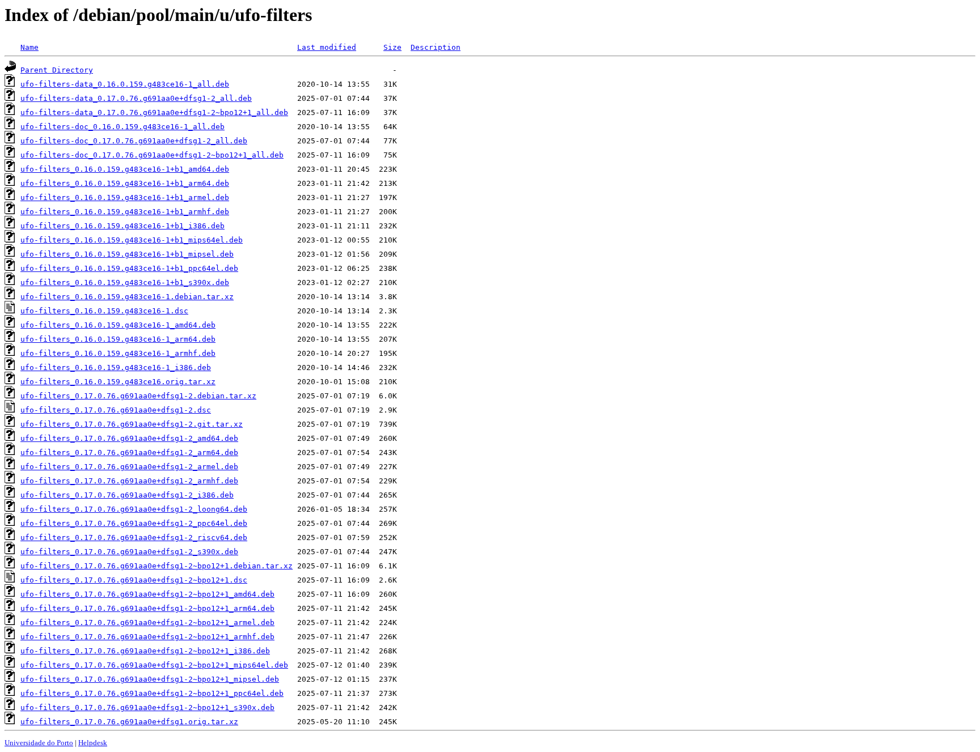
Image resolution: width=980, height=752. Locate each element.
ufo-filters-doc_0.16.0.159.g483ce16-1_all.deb (122, 126)
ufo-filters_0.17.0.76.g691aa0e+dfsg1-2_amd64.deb (129, 438)
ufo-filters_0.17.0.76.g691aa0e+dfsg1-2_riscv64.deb (133, 537)
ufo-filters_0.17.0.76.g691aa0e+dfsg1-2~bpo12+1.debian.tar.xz (156, 566)
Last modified (326, 47)
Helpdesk (92, 742)
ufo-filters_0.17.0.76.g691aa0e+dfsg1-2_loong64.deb (133, 509)
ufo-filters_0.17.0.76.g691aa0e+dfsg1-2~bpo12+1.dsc (133, 580)
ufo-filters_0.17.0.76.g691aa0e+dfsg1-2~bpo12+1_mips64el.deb (154, 665)
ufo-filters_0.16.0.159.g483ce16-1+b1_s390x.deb (124, 282)
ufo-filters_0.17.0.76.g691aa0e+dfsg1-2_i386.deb (127, 495)
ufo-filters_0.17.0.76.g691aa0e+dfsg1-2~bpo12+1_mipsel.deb (149, 679)
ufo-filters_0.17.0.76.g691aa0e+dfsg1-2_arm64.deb (129, 452)
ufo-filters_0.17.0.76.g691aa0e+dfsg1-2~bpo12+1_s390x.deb (147, 707)
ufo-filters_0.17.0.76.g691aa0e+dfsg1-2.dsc (115, 410)
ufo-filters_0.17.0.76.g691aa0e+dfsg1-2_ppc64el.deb (133, 523)
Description (436, 47)
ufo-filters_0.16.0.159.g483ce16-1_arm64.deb (118, 339)
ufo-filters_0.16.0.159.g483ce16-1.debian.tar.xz (127, 296)
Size (392, 47)
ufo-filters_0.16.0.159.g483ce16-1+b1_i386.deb (122, 226)
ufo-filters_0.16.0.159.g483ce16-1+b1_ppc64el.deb (129, 268)
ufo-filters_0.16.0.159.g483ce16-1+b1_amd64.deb (124, 169)
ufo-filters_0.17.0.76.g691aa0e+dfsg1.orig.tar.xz (129, 721)
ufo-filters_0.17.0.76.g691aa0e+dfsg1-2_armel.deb (129, 466)
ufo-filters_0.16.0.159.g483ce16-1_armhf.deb (118, 353)
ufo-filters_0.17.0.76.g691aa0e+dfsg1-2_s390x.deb (129, 551)
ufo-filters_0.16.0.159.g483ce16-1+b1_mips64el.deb (131, 240)
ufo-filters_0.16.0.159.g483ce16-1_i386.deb (115, 367)
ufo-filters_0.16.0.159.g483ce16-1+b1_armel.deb (124, 197)
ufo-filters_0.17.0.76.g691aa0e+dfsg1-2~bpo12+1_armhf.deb (147, 636)
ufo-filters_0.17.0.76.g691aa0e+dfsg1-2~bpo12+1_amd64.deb (147, 594)
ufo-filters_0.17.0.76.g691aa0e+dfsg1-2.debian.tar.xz (138, 396)
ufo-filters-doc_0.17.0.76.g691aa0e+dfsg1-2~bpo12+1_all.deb (152, 155)
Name (29, 47)
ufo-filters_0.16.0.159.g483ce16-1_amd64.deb (118, 325)
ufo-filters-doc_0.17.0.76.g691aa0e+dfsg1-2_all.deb (133, 141)
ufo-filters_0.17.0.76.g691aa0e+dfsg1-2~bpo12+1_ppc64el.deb (152, 693)
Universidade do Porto (39, 742)
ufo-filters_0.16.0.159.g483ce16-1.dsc (104, 311)
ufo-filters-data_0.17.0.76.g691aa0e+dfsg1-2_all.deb (136, 98)
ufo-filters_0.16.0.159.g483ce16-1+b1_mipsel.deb (127, 254)
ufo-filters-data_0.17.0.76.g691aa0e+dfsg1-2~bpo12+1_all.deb (154, 112)
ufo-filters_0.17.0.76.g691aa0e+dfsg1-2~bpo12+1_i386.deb (145, 651)
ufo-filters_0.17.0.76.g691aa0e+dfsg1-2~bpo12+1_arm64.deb (147, 608)
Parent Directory (56, 70)
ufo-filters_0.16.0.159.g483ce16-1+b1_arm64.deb (124, 183)
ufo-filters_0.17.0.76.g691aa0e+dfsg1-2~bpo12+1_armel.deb (147, 622)
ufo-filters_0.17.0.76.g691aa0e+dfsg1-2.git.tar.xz (131, 424)
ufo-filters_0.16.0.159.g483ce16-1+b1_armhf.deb (124, 211)
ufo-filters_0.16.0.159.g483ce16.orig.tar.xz (118, 381)
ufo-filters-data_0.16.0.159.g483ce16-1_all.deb (124, 84)
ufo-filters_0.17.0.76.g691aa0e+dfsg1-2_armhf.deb (129, 481)
